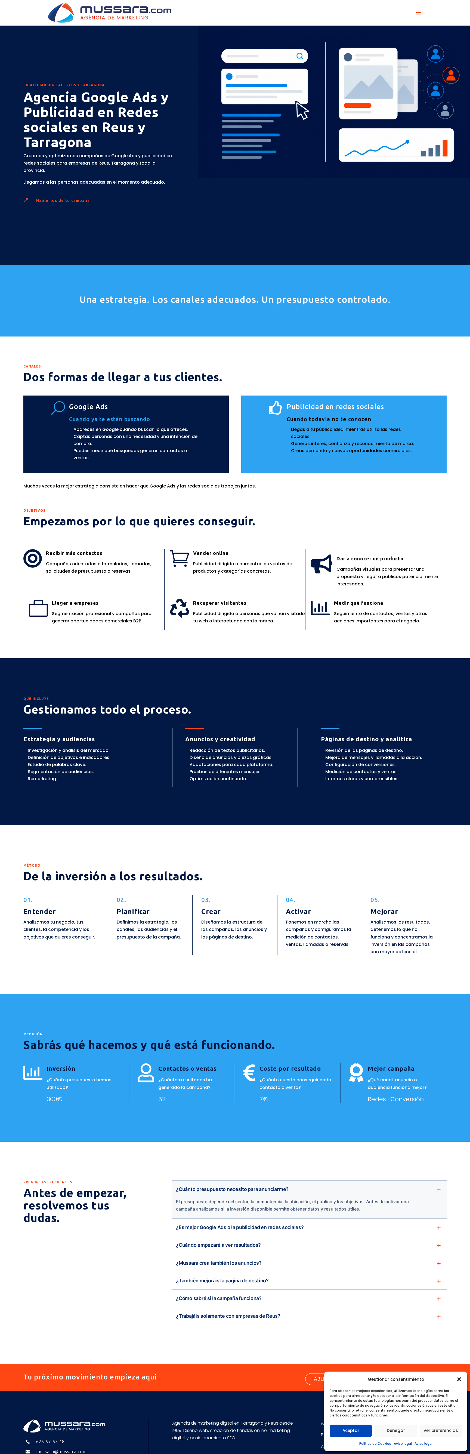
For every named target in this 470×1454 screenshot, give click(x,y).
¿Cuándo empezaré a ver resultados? (218, 1245)
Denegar (396, 1430)
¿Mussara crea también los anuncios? (219, 1263)
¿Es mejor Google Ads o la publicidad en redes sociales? (240, 1227)
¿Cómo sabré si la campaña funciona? (219, 1298)
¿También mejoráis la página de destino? (222, 1280)
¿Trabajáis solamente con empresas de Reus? (228, 1316)
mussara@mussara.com (61, 1451)
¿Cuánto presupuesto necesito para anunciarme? (232, 1189)
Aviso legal (403, 1443)
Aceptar (350, 1430)
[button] (459, 1379)
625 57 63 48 (50, 1441)
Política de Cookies (375, 1443)
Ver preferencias (440, 1430)
